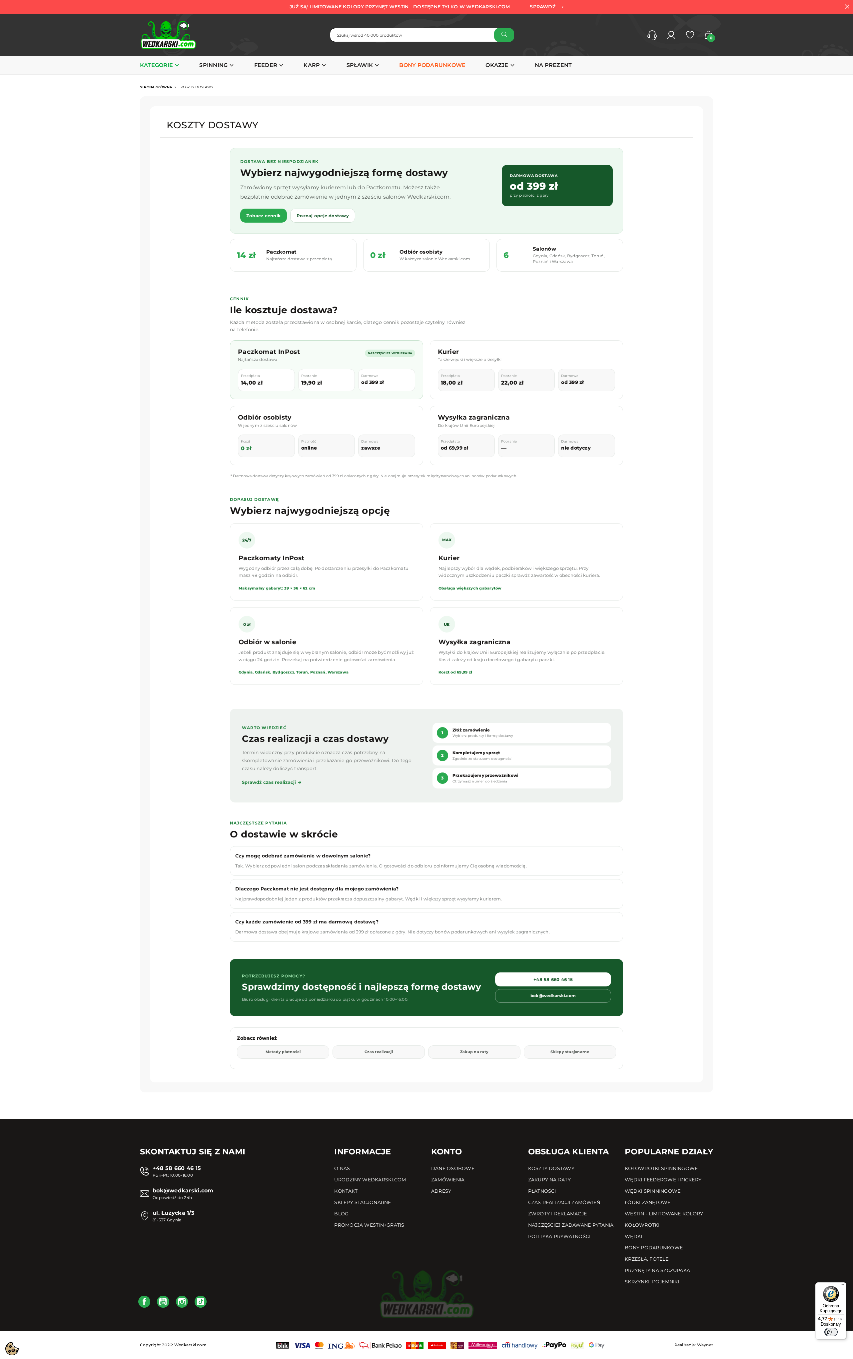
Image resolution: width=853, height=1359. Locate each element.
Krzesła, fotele (646, 1259)
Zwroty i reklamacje (557, 1214)
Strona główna (156, 87)
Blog (341, 1214)
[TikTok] (201, 1302)
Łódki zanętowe (647, 1202)
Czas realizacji (379, 1051)
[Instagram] (182, 1302)
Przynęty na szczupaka (657, 1270)
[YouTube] (163, 1302)
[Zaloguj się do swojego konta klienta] (671, 35)
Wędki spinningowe (652, 1191)
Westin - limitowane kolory (664, 1214)
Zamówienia (447, 1180)
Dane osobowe (452, 1168)
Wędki (633, 1236)
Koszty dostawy (551, 1168)
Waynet (705, 1344)
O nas (342, 1168)
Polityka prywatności (559, 1236)
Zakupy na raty (549, 1180)
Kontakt (346, 1191)
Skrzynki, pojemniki (652, 1282)
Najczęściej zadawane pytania (571, 1225)
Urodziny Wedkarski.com (370, 1180)
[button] (652, 35)
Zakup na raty (474, 1051)
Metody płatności (283, 1051)
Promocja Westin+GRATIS (369, 1225)
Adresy (441, 1191)
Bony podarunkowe (654, 1248)
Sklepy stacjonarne (569, 1051)
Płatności (542, 1191)
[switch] (831, 1332)
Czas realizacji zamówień (564, 1202)
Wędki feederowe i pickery (663, 1180)
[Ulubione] (690, 35)
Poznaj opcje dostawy (323, 215)
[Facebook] (144, 1302)
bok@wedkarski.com (553, 995)
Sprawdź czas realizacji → (272, 782)
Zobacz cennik (263, 215)
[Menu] (842, 1286)
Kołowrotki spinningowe (661, 1168)
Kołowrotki (642, 1225)
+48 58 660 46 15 (553, 979)
